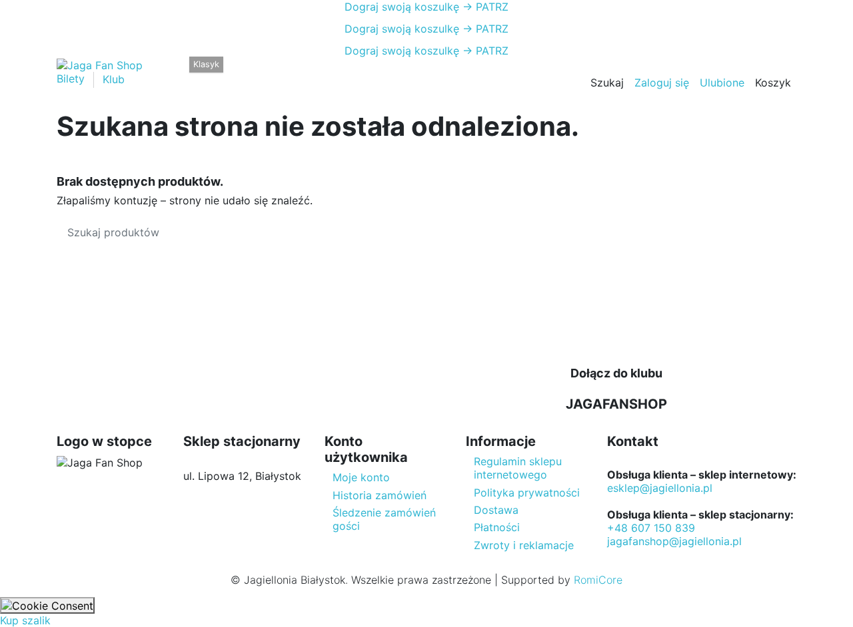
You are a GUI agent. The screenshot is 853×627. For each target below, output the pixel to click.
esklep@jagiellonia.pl (659, 488)
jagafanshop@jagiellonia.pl (674, 541)
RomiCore (598, 579)
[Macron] (194, 73)
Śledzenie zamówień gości (384, 519)
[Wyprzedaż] (330, 73)
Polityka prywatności (527, 492)
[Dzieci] (285, 73)
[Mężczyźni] (238, 73)
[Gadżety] (308, 73)
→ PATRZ (483, 6)
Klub (114, 79)
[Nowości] (352, 73)
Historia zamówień (379, 495)
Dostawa (496, 510)
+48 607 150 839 (651, 527)
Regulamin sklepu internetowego (518, 468)
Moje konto (361, 477)
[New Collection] (173, 73)
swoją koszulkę (402, 6)
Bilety (72, 79)
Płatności (497, 527)
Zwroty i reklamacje (524, 545)
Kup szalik (25, 620)
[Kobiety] (261, 73)
